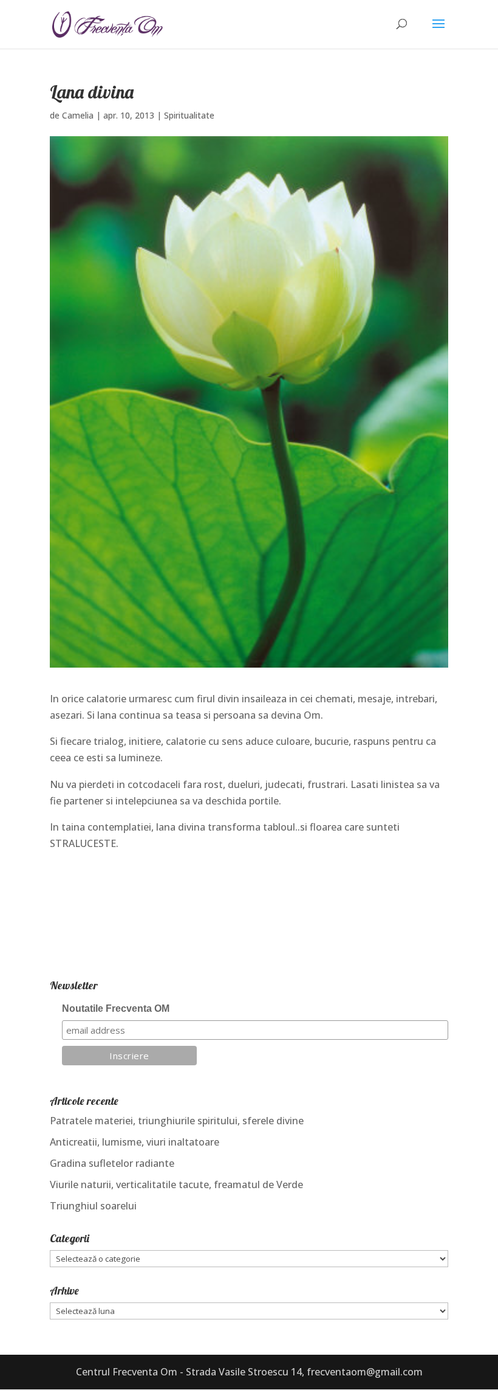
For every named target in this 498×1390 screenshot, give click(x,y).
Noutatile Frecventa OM (115, 1008)
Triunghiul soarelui (93, 1205)
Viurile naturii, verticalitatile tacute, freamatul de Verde (176, 1184)
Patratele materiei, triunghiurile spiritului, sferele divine (177, 1120)
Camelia (78, 115)
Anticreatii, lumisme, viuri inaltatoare (134, 1142)
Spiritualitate (189, 115)
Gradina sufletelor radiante (112, 1163)
